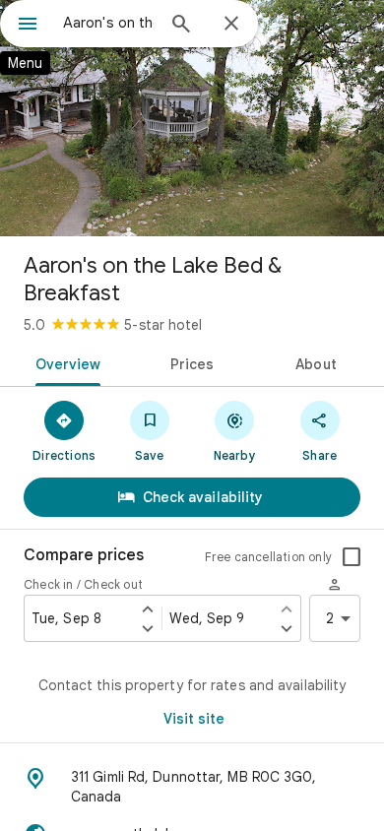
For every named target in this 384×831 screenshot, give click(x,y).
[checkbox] (351, 557)
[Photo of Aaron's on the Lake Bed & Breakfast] (192, 118)
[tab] (64, 362)
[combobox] (108, 22)
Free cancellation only (268, 556)
